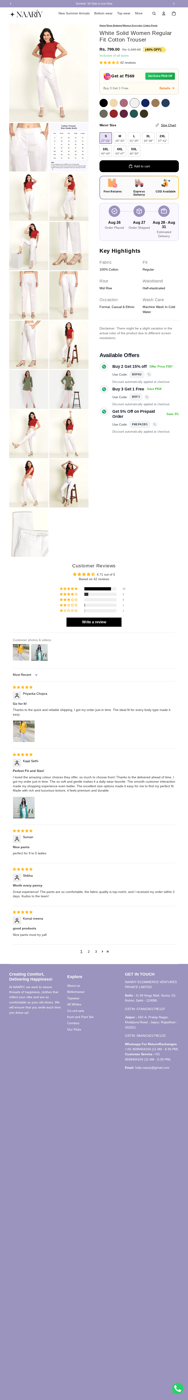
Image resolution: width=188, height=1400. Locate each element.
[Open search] (154, 13)
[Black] (104, 103)
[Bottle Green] (134, 114)
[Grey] (104, 114)
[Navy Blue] (145, 103)
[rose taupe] (124, 103)
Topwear (73, 998)
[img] (23, 687)
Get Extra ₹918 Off (160, 76)
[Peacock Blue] (165, 103)
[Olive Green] (144, 114)
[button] (110, 62)
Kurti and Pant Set (80, 1017)
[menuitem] (139, 13)
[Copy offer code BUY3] (147, 397)
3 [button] (96, 951)
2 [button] (89, 951)
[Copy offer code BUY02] (149, 374)
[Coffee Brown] (155, 103)
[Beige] (114, 103)
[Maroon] (114, 114)
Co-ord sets (75, 1011)
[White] (134, 103)
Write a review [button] (94, 622)
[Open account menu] (164, 13)
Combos (73, 1023)
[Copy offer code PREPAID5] (155, 424)
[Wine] (124, 114)
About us (73, 985)
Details (165, 88)
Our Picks (74, 1029)
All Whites (74, 1004)
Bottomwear (76, 992)
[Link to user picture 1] (24, 731)
